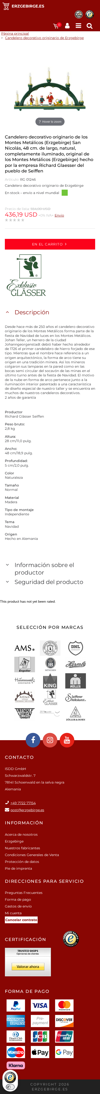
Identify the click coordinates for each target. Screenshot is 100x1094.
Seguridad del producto (49, 581)
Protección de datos (22, 861)
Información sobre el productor (44, 568)
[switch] (10, 1087)
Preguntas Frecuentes (23, 893)
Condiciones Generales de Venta (32, 855)
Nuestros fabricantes (22, 848)
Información (24, 823)
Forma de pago (18, 899)
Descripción (32, 312)
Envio (59, 215)
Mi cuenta (13, 913)
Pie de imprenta (18, 868)
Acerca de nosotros (21, 834)
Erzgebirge (14, 841)
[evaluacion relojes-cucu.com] (28, 964)
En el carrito (47, 244)
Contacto (19, 757)
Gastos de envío (18, 906)
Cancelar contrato (21, 920)
